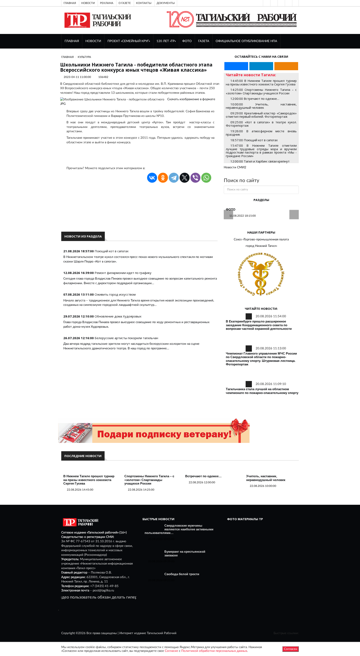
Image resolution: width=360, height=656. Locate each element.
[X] (185, 178)
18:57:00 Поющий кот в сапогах (254, 140)
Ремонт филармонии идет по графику (123, 273)
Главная (70, 3)
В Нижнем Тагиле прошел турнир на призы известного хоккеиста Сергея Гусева (88, 479)
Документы (166, 3)
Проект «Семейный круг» (129, 41)
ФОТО (187, 41)
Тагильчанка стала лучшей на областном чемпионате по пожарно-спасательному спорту (262, 391)
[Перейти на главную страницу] (97, 20)
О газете (125, 3)
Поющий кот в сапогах (112, 251)
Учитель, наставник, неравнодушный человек (265, 478)
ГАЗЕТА (203, 41)
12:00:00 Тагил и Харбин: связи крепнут (260, 161)
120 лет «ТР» (166, 41)
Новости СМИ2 (235, 167)
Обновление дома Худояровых (118, 316)
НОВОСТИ (93, 41)
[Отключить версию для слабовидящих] (273, 3)
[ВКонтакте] (281, 3)
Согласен (290, 649)
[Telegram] (288, 3)
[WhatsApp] (206, 178)
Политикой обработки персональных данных (214, 650)
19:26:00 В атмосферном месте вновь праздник (261, 133)
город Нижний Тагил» (261, 245)
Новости (88, 3)
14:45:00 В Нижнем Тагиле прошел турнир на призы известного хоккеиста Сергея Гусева (261, 82)
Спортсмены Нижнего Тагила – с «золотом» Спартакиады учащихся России (149, 479)
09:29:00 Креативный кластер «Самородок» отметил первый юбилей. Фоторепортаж (261, 115)
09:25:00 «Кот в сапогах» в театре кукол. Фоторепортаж (261, 124)
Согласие (171, 650)
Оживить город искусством (115, 294)
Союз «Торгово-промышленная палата (261, 239)
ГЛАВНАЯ (72, 41)
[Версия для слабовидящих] (266, 3)
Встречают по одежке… (203, 476)
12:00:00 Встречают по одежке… (254, 98)
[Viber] (195, 178)
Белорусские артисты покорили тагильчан (126, 338)
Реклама (106, 3)
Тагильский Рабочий (161, 633)
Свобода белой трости (181, 574)
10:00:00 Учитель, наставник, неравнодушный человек (261, 106)
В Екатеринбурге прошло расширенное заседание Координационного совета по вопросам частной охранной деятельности (259, 325)
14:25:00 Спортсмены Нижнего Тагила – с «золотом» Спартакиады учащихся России (261, 91)
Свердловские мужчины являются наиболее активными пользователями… (179, 529)
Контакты (143, 3)
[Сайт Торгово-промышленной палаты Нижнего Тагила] (261, 274)
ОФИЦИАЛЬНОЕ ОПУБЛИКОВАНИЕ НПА (246, 41)
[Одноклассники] (295, 3)
